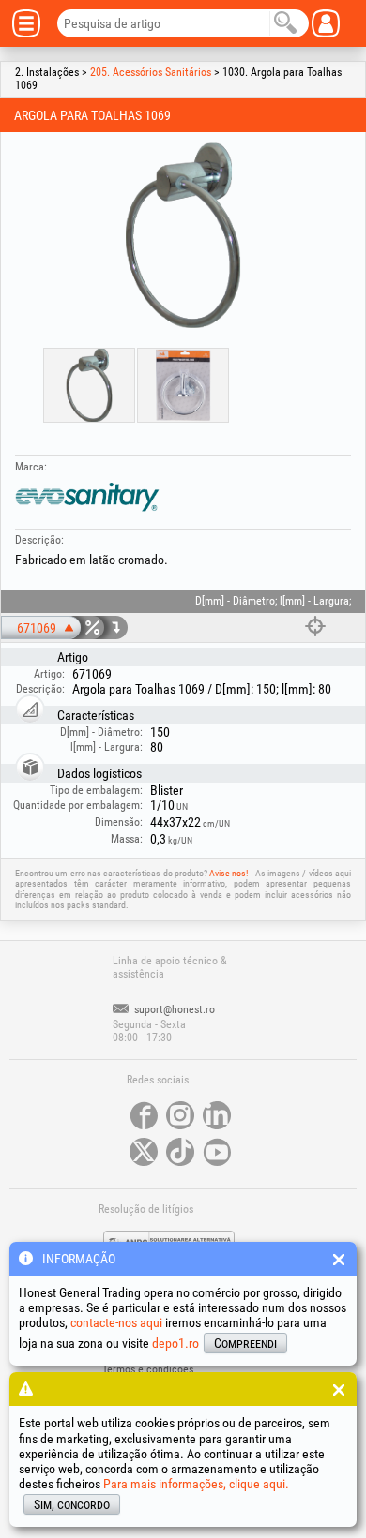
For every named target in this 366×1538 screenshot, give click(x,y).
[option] (183, 235)
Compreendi (245, 1343)
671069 (36, 627)
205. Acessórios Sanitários (150, 72)
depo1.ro (175, 1343)
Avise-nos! (228, 873)
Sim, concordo (72, 1504)
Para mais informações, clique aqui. (196, 1483)
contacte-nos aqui (116, 1322)
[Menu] (33, 23)
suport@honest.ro (173, 1009)
